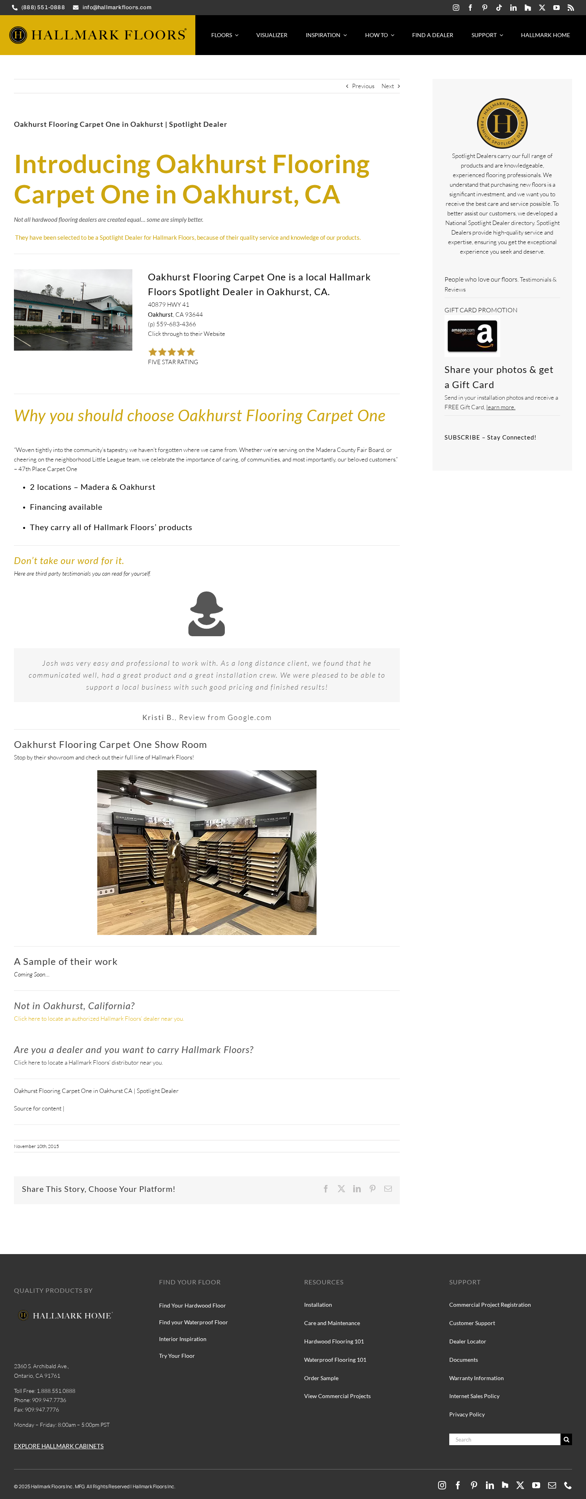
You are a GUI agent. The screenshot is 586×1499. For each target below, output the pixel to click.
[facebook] (470, 7)
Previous (363, 86)
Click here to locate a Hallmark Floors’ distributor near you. (88, 1062)
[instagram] (456, 7)
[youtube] (556, 7)
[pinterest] (485, 7)
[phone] (568, 1485)
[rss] (571, 7)
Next (387, 86)
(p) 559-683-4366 (172, 324)
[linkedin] (513, 7)
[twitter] (542, 7)
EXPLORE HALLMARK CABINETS (59, 1446)
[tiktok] (499, 7)
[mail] (552, 1485)
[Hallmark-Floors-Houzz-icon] (528, 7)
